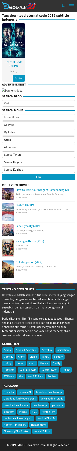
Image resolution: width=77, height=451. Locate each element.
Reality (56, 363)
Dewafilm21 (9, 295)
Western (52, 376)
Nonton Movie (38, 424)
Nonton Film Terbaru (15, 424)
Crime (21, 356)
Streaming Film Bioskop (16, 431)
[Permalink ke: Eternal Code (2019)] (13, 40)
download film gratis (52, 398)
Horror (20, 363)
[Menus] (71, 6)
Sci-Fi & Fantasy (28, 369)
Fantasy (59, 194)
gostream (9, 411)
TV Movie (9, 376)
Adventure (28, 194)
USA (66, 209)
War (21, 376)
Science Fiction (49, 369)
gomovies (57, 405)
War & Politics (35, 376)
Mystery (44, 363)
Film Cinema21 (50, 295)
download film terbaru (16, 405)
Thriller (48, 266)
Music (60, 209)
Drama (19, 230)
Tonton (18, 78)
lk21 (34, 411)
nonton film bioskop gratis (18, 418)
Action (13, 71)
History (7, 363)
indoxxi (23, 411)
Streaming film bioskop (26, 323)
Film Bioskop (40, 405)
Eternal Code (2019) (13, 64)
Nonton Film (48, 411)
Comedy (43, 209)
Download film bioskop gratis (20, 398)
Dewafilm (9, 392)
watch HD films (42, 431)
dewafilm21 (25, 392)
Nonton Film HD (46, 418)
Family (50, 194)
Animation (40, 194)
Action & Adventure (26, 350)
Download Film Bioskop (49, 392)
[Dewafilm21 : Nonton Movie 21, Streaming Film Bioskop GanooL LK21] (19, 5)
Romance (38, 230)
